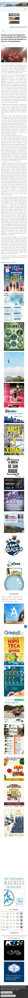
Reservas (4, 597)
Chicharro (4, 601)
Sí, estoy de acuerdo (6, 992)
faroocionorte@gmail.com (14, 938)
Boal (21, 597)
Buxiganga (20, 599)
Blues (15, 262)
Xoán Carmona (13, 599)
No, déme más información (8, 995)
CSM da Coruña (5, 599)
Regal (16, 601)
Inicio (3, 30)
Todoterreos (16, 597)
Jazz (12, 262)
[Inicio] (14, 4)
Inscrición (9, 597)
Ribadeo (9, 262)
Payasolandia (10, 601)
